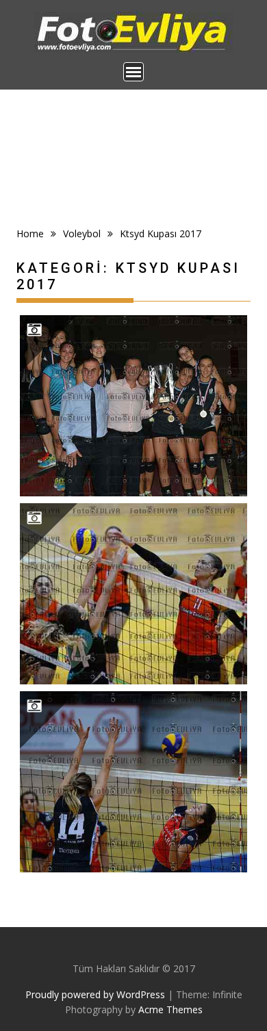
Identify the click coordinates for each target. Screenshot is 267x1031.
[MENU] (133, 71)
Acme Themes (170, 1009)
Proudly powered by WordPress (95, 994)
